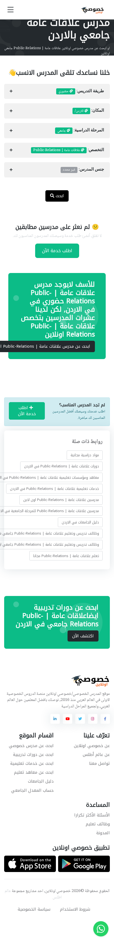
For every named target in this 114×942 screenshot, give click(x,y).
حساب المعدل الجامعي (32, 790)
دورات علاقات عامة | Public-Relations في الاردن (61, 466)
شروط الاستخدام (75, 909)
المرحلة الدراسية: (80, 131)
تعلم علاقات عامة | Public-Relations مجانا (66, 555)
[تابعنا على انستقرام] (92, 718)
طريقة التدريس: (81, 91)
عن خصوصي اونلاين (92, 746)
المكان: (89, 111)
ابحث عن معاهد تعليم (34, 772)
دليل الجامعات (41, 781)
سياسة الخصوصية (34, 909)
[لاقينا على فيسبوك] (105, 718)
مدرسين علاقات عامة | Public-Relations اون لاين (61, 499)
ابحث (59, 196)
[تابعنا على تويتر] (80, 718)
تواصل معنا (99, 763)
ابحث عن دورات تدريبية (33, 754)
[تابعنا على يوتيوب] (67, 718)
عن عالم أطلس (96, 754)
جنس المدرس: (83, 170)
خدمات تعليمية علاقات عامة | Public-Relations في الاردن (54, 488)
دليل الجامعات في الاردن (80, 522)
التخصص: (68, 150)
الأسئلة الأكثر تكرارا (92, 815)
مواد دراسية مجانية (85, 455)
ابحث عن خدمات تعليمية (32, 763)
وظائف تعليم (98, 824)
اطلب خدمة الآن (57, 250)
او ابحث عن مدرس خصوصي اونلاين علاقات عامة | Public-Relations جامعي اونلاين (57, 51)
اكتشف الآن (83, 636)
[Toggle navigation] (10, 10)
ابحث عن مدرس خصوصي (31, 746)
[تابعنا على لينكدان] (55, 718)
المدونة (103, 833)
